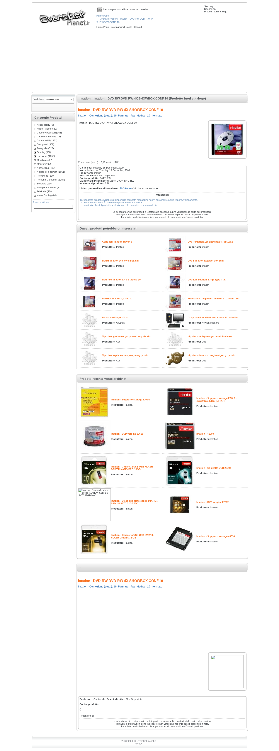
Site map (208, 6)
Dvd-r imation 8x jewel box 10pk (206, 260)
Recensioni (210, 9)
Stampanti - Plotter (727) (50, 187)
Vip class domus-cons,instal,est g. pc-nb (211, 355)
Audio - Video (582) (47, 128)
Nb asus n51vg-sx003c (115, 317)
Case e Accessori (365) (49, 132)
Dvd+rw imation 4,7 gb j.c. (117, 298)
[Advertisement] (139, 60)
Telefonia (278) (45, 191)
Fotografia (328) (45, 148)
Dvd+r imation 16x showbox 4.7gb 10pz (210, 241)
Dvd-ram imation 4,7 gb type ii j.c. (207, 279)
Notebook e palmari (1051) (51, 171)
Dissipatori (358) (45, 144)
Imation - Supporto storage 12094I (130, 399)
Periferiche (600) (45, 175)
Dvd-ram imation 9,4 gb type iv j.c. (121, 279)
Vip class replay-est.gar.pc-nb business (210, 336)
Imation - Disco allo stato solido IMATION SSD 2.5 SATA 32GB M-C (134, 502)
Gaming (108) (44, 152)
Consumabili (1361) (47, 140)
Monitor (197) (44, 164)
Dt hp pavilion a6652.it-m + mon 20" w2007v (213, 317)
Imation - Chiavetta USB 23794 (213, 468)
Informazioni (117, 27)
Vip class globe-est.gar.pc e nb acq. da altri (126, 336)
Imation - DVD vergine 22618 (127, 433)
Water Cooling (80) (47, 195)
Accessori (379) (45, 124)
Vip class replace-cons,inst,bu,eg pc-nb (125, 355)
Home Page (102, 15)
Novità (129, 27)
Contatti (138, 27)
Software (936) (45, 183)
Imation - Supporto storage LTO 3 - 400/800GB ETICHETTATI (216, 399)
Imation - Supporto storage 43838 (215, 536)
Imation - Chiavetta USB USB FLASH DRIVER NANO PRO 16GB (132, 468)
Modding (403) (44, 160)
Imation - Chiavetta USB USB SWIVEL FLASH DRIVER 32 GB (132, 536)
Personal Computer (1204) (51, 179)
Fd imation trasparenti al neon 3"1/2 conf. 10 (213, 298)
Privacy (138, 743)
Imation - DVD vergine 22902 (212, 502)
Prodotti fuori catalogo (215, 11)
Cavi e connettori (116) (49, 136)
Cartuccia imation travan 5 (117, 241)
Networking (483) (46, 168)
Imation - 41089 (205, 433)
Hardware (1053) (46, 156)
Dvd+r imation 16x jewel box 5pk (120, 260)
